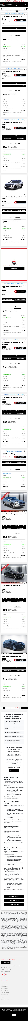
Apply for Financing (5, 992)
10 (10, 707)
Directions (3, 997)
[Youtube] (5, 974)
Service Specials (4, 990)
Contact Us (7, 962)
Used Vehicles (4, 984)
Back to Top (24, 707)
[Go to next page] (15, 708)
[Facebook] (2, 974)
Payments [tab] (17, 35)
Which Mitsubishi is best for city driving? (14, 736)
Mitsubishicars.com (5, 999)
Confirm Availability (7, 30)
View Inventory (14, 771)
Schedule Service (4, 988)
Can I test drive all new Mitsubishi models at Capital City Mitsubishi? (12, 741)
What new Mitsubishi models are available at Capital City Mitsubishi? (12, 722)
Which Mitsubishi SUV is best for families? (12, 727)
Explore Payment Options (7, 28)
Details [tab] (10, 35)
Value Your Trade (13, 900)
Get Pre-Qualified (14, 268)
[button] (24, 14)
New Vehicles (4, 982)
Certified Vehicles (4, 986)
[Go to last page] (18, 708)
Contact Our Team (14, 904)
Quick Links (4, 980)
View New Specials (14, 896)
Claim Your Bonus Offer (20, 30)
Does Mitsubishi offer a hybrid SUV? (13, 732)
